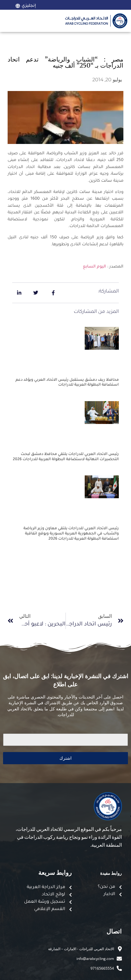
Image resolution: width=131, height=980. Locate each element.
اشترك (65, 758)
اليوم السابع (94, 266)
